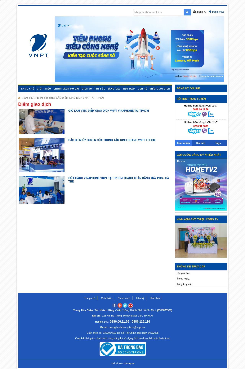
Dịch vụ (87, 88)
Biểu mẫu (128, 88)
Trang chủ (26, 88)
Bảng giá (114, 88)
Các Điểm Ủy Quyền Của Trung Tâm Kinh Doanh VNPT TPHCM (111, 140)
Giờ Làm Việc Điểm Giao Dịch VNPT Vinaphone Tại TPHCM (108, 110)
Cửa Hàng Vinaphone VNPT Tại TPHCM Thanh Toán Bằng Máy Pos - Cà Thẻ (118, 179)
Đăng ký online (188, 88)
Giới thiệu (44, 88)
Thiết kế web (116, 363)
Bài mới (200, 143)
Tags (218, 143)
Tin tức (99, 88)
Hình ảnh (155, 298)
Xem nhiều (183, 143)
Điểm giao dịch (159, 88)
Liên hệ (142, 88)
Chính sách (124, 298)
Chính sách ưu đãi (66, 88)
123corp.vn (128, 363)
